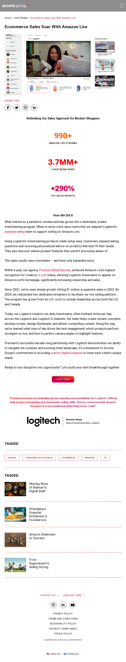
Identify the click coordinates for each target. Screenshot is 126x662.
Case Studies (21, 17)
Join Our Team (72, 595)
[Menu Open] (121, 6)
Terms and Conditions (63, 618)
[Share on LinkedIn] (34, 107)
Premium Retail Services (55, 270)
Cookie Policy (63, 633)
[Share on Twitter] (16, 107)
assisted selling (15, 231)
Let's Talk (63, 379)
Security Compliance (63, 628)
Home (8, 17)
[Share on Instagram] (25, 107)
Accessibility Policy (63, 623)
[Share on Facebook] (8, 107)
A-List (42, 275)
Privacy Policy (63, 613)
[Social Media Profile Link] (53, 605)
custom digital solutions (67, 353)
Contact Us (47, 595)
